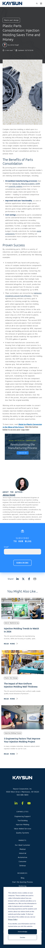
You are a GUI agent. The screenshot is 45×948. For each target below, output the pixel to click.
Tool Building (22, 820)
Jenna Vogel (14, 45)
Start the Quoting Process (22, 882)
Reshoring (22, 886)
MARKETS (22, 840)
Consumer (22, 861)
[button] (37, 3)
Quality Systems (22, 833)
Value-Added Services (22, 829)
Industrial (22, 853)
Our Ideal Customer (22, 845)
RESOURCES (22, 873)
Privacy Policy (12, 919)
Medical (22, 849)
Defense (22, 866)
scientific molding (15, 186)
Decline (22, 937)
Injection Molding (22, 824)
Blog (22, 878)
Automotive (22, 857)
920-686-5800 (22, 795)
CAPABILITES (22, 812)
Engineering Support (23, 816)
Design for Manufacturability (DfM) (26, 184)
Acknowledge (22, 931)
